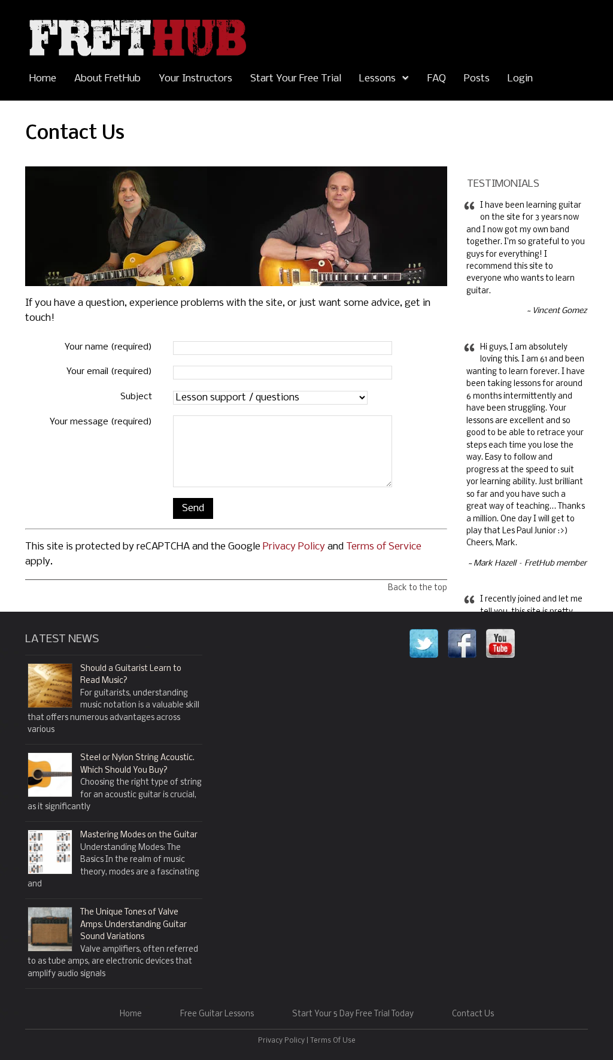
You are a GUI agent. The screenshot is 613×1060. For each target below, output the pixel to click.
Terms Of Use (333, 1040)
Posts (477, 78)
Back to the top (417, 588)
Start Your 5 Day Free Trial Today (353, 1014)
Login (520, 78)
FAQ (436, 78)
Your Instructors (195, 78)
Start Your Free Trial (295, 78)
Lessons (377, 78)
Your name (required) (108, 347)
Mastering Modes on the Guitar (139, 835)
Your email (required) (109, 371)
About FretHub (107, 78)
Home (42, 78)
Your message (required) (101, 422)
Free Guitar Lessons (217, 1014)
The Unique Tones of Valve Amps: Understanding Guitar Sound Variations (133, 924)
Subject (136, 397)
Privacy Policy (294, 546)
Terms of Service (383, 546)
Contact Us (473, 1014)
